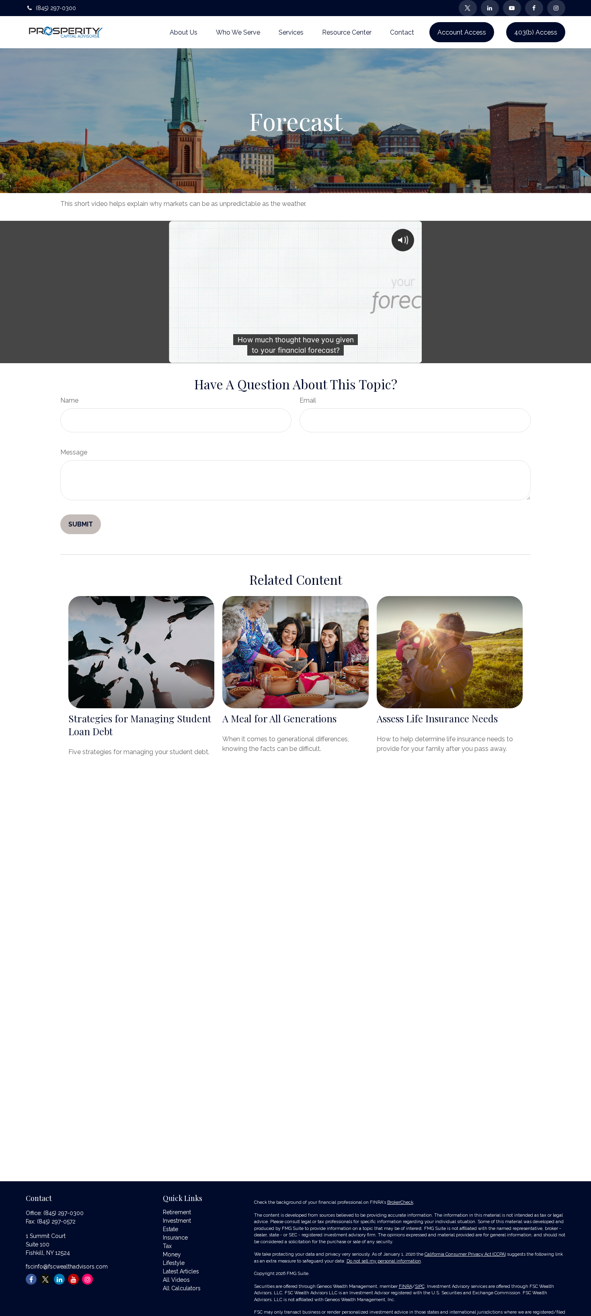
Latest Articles (181, 1271)
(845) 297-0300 (56, 8)
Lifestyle (174, 1263)
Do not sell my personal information (384, 1261)
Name (69, 400)
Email (308, 400)
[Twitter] (468, 8)
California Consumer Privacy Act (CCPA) (465, 1254)
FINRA (405, 1286)
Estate (170, 1229)
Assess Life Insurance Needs (437, 718)
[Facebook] (534, 8)
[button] (183, 32)
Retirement (177, 1212)
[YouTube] (512, 8)
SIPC (420, 1286)
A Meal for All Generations (279, 718)
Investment (177, 1220)
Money (172, 1254)
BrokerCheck (400, 1202)
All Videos (176, 1280)
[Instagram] (87, 1279)
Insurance (175, 1237)
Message (73, 452)
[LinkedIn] (490, 8)
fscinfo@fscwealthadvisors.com (67, 1266)
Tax (167, 1246)
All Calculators (182, 1288)
